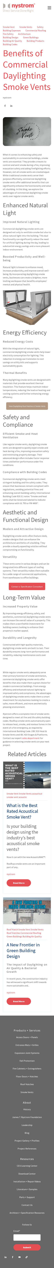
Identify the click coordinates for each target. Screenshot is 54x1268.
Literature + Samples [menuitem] (27, 1189)
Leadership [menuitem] (27, 1125)
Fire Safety (8, 33)
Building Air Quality (12, 40)
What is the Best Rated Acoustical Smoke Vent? (22, 811)
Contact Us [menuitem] (27, 1205)
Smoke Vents (25, 27)
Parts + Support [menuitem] (27, 1197)
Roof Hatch (12, 929)
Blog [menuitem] (27, 1132)
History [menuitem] (27, 1109)
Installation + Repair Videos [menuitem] (27, 1181)
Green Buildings (31, 37)
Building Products (35, 40)
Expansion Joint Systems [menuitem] (27, 1052)
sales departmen (30, 738)
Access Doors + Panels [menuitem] (27, 1037)
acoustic (23, 797)
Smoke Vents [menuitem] (27, 1092)
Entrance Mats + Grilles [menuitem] (27, 1045)
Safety (40, 27)
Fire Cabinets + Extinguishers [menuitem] (27, 1068)
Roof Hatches (13, 932)
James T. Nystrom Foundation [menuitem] (27, 1117)
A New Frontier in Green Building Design (23, 950)
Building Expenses (12, 30)
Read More (18, 882)
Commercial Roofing (35, 30)
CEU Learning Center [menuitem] (27, 1165)
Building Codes (10, 44)
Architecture (24, 33)
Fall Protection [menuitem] (27, 1060)
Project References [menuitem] (27, 1148)
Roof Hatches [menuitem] (27, 1084)
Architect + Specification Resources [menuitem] (27, 1212)
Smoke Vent (9, 27)
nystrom (7, 97)
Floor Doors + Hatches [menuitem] (27, 1076)
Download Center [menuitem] (27, 1173)
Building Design (10, 37)
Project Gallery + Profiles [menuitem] (27, 1140)
